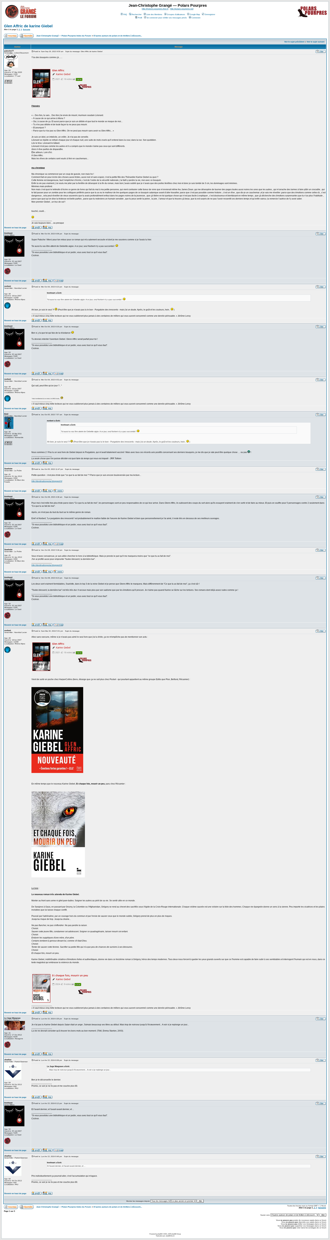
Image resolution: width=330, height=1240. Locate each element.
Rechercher (137, 14)
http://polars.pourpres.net (181, 9)
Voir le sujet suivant (315, 42)
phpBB (159, 1234)
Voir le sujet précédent (294, 42)
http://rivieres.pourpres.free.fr (155, 9)
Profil (140, 18)
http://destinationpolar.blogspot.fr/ (46, 481)
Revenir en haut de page (15, 228)
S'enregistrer (210, 14)
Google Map (195, 14)
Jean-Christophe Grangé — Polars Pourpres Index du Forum (63, 36)
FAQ (125, 14)
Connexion (195, 18)
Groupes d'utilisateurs (176, 14)
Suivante (26, 29)
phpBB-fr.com (170, 1236)
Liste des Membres (154, 14)
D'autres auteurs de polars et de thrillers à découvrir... (118, 36)
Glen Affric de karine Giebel (28, 26)
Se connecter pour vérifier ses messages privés (167, 18)
